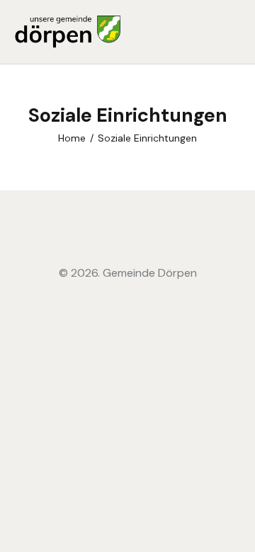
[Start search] (230, 34)
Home (72, 138)
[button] (205, 32)
